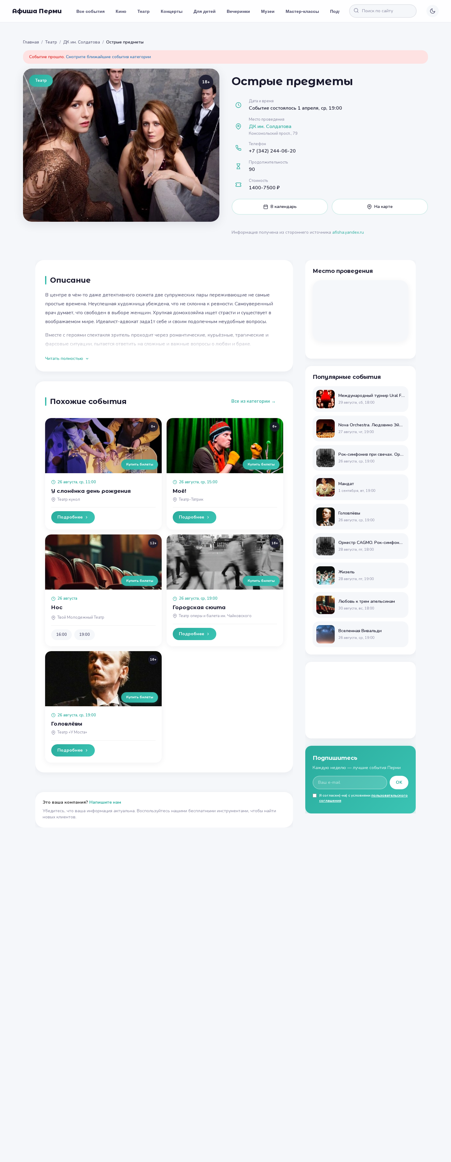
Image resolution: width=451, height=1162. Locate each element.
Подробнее (70, 517)
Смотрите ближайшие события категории (108, 57)
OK (399, 782)
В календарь (284, 206)
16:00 (61, 634)
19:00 (84, 634)
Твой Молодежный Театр (80, 617)
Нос (57, 607)
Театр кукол (68, 499)
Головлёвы (66, 724)
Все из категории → (253, 401)
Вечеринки (238, 11)
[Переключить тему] (432, 11)
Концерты (172, 11)
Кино (121, 11)
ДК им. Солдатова (81, 42)
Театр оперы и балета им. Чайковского (215, 616)
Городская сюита (199, 607)
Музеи (268, 11)
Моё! (179, 491)
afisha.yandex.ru (348, 232)
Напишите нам (105, 802)
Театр (143, 11)
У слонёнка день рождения (91, 491)
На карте (383, 206)
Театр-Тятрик (191, 499)
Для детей (205, 11)
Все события (90, 11)
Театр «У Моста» (72, 732)
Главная (31, 42)
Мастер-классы (302, 11)
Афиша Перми (37, 11)
